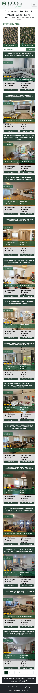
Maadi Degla (15, 79)
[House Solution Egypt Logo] (12, 4)
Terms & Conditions (14, 687)
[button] (33, 73)
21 (31, 672)
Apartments (8, 62)
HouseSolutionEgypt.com (21, 690)
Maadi (9, 79)
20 (27, 672)
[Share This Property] (33, 70)
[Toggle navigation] (34, 5)
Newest (31, 49)
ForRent (11, 90)
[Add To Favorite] (33, 66)
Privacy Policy (26, 687)
